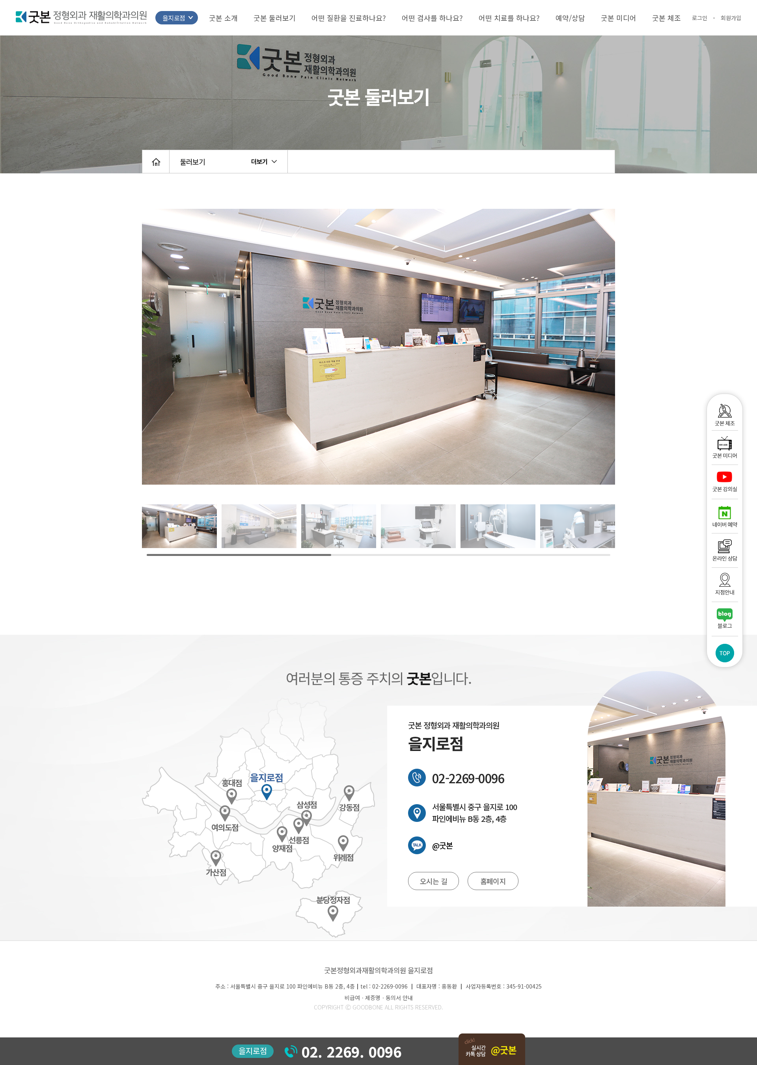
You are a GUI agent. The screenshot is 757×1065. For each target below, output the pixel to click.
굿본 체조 (666, 18)
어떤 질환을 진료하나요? (348, 18)
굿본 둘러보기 (275, 18)
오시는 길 (433, 881)
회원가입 (731, 18)
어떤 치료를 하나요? (509, 18)
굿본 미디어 (618, 18)
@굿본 (442, 845)
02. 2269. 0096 (351, 1051)
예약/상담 (570, 18)
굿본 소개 (223, 18)
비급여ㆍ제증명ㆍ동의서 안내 (379, 997)
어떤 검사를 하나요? (432, 18)
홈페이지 (492, 881)
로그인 (699, 18)
